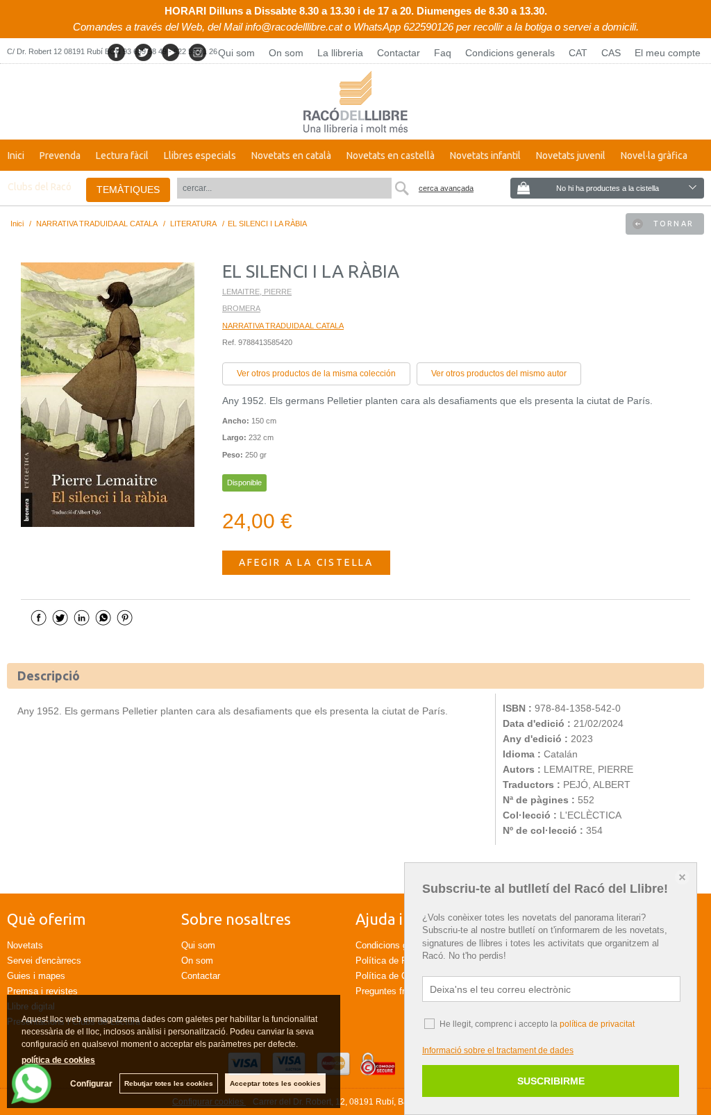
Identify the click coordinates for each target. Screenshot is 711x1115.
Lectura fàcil (122, 155)
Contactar (398, 52)
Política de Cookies (395, 976)
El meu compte (668, 52)
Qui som (236, 52)
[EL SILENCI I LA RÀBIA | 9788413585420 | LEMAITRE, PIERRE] (107, 394)
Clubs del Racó (40, 186)
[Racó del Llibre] (355, 102)
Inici (16, 155)
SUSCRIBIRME (551, 1081)
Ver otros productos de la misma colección (316, 373)
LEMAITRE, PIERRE (257, 291)
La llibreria (340, 52)
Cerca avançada (446, 188)
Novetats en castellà (390, 155)
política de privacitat (597, 1024)
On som (286, 52)
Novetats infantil (485, 155)
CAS (611, 52)
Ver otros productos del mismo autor (499, 373)
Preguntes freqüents (396, 991)
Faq (442, 52)
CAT (578, 52)
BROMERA (241, 308)
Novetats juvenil (570, 155)
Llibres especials (200, 155)
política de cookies (58, 1060)
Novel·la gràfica (654, 155)
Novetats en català (291, 155)
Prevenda (60, 155)
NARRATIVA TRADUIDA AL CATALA (283, 325)
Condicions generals (510, 52)
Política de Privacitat (398, 960)
